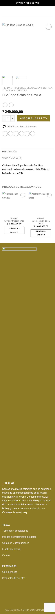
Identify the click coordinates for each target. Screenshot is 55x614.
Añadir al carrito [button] (14, 230)
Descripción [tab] (9, 152)
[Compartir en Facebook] (10, 133)
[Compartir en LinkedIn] (32, 133)
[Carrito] (51, 11)
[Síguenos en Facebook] (5, 594)
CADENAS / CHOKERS (16, 90)
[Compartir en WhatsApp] (5, 133)
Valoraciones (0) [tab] (11, 158)
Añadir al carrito (33, 118)
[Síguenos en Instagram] (12, 594)
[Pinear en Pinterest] (27, 133)
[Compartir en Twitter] (16, 133)
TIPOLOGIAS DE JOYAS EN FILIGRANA (32, 88)
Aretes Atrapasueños (14, 221)
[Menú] (4, 11)
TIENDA (6, 88)
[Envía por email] (21, 133)
